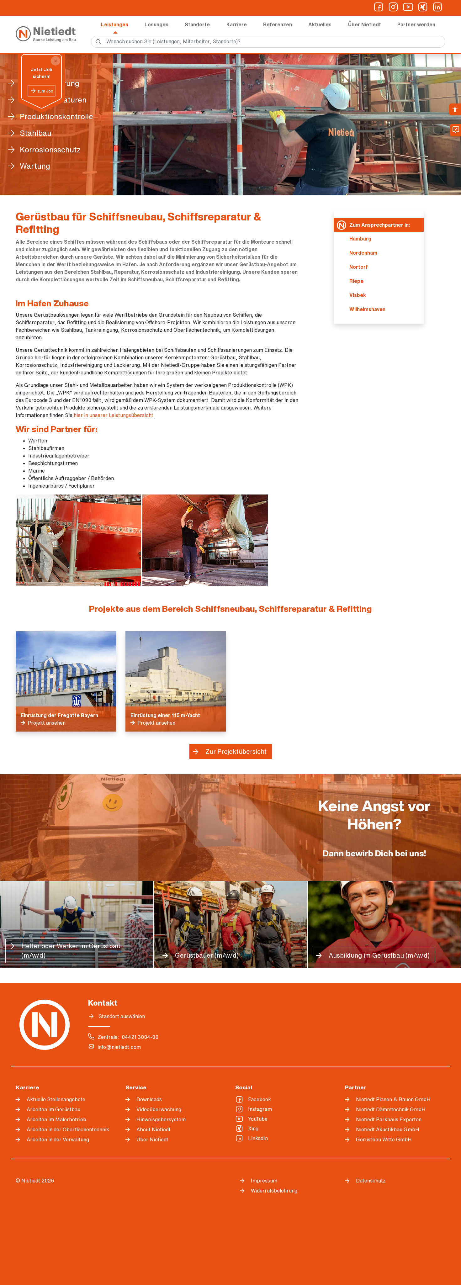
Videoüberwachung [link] (158, 1109)
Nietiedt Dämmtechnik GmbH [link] (391, 1109)
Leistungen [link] (114, 24)
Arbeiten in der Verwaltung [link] (58, 1139)
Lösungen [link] (156, 24)
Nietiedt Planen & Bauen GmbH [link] (393, 1099)
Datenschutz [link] (371, 1180)
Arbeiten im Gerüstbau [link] (53, 1109)
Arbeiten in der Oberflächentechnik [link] (68, 1129)
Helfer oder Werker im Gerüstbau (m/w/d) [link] (70, 951)
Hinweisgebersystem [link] (161, 1119)
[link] (455, 109)
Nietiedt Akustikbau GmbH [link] (387, 1129)
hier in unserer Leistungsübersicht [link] (113, 415)
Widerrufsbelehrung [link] (274, 1190)
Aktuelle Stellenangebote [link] (56, 1099)
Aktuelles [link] (319, 24)
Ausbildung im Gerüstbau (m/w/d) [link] (379, 955)
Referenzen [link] (277, 24)
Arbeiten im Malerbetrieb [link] (56, 1119)
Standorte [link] (197, 24)
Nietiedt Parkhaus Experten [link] (388, 1119)
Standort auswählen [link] (121, 1016)
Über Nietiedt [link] (364, 24)
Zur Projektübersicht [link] (236, 751)
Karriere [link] (236, 24)
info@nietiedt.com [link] (119, 1047)
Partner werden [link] (416, 24)
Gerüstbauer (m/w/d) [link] (207, 955)
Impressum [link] (264, 1180)
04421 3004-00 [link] (140, 1036)
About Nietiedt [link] (153, 1129)
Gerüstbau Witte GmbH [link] (384, 1139)
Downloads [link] (149, 1099)
